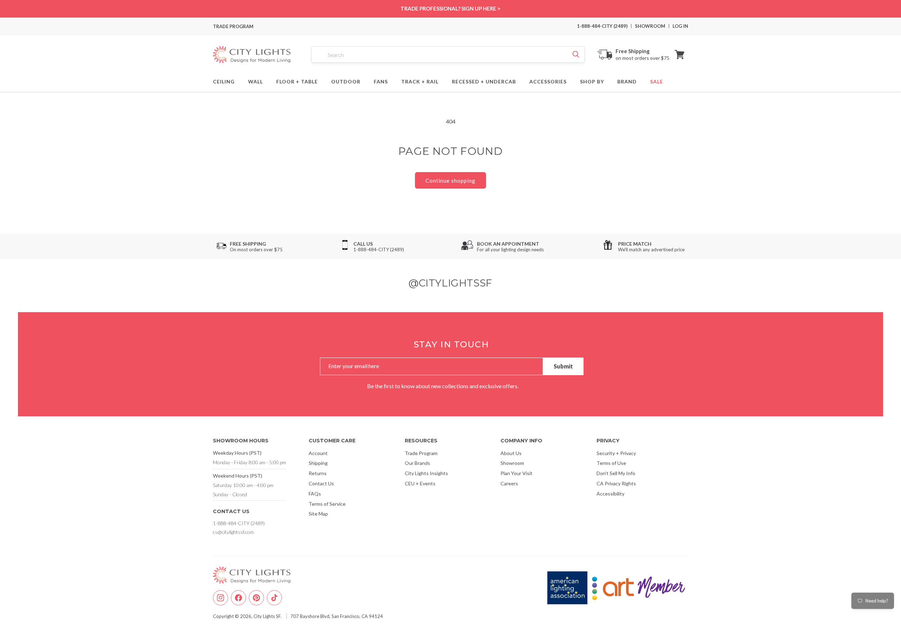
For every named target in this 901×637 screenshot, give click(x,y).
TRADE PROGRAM (233, 26)
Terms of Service (327, 504)
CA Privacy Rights (616, 483)
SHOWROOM (650, 26)
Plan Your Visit (516, 473)
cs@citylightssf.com (233, 532)
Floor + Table (297, 80)
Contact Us (321, 483)
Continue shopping (450, 180)
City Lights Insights (426, 473)
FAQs (315, 494)
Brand (627, 80)
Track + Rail (420, 80)
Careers (509, 483)
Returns (318, 473)
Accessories (548, 80)
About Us (511, 453)
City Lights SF (267, 616)
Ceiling (224, 80)
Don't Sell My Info (616, 473)
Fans (381, 80)
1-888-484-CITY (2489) (602, 26)
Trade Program (421, 453)
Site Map (318, 514)
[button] (679, 54)
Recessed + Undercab (484, 80)
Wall (255, 80)
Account (318, 453)
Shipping (318, 463)
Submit (563, 366)
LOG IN (680, 26)
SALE (656, 80)
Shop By (592, 80)
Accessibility (610, 494)
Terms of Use (611, 463)
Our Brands (417, 463)
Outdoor (345, 80)
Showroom (512, 463)
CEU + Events (420, 483)
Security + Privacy (616, 453)
